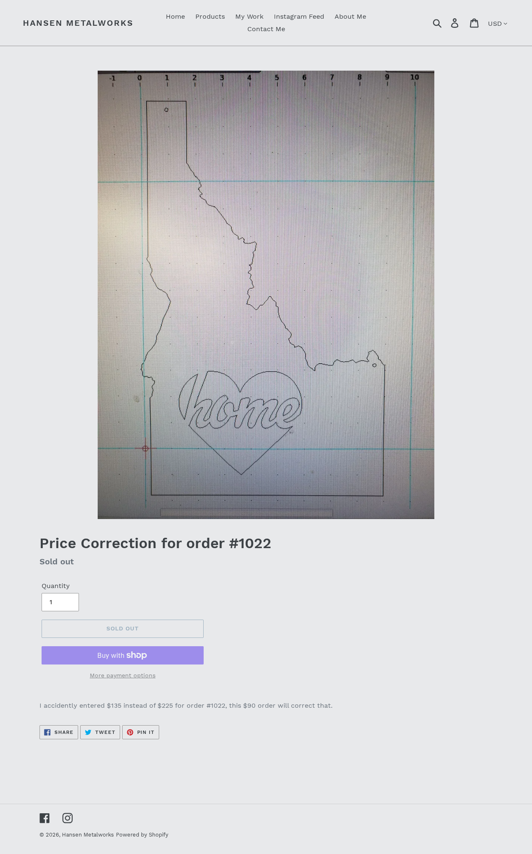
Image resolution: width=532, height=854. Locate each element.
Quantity (56, 586)
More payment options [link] (122, 675)
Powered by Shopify (142, 835)
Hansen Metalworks (78, 23)
